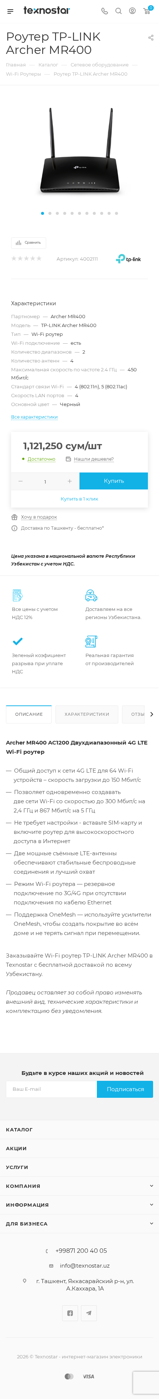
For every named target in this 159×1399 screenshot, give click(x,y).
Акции (16, 1148)
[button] (42, 213)
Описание (29, 714)
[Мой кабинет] (132, 11)
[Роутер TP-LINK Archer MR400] (79, 152)
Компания (23, 1186)
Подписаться (125, 1089)
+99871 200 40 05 (81, 1251)
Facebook (70, 1313)
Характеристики (87, 714)
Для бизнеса (27, 1224)
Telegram (89, 1313)
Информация (27, 1205)
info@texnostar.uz (85, 1265)
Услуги (17, 1167)
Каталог (19, 1129)
